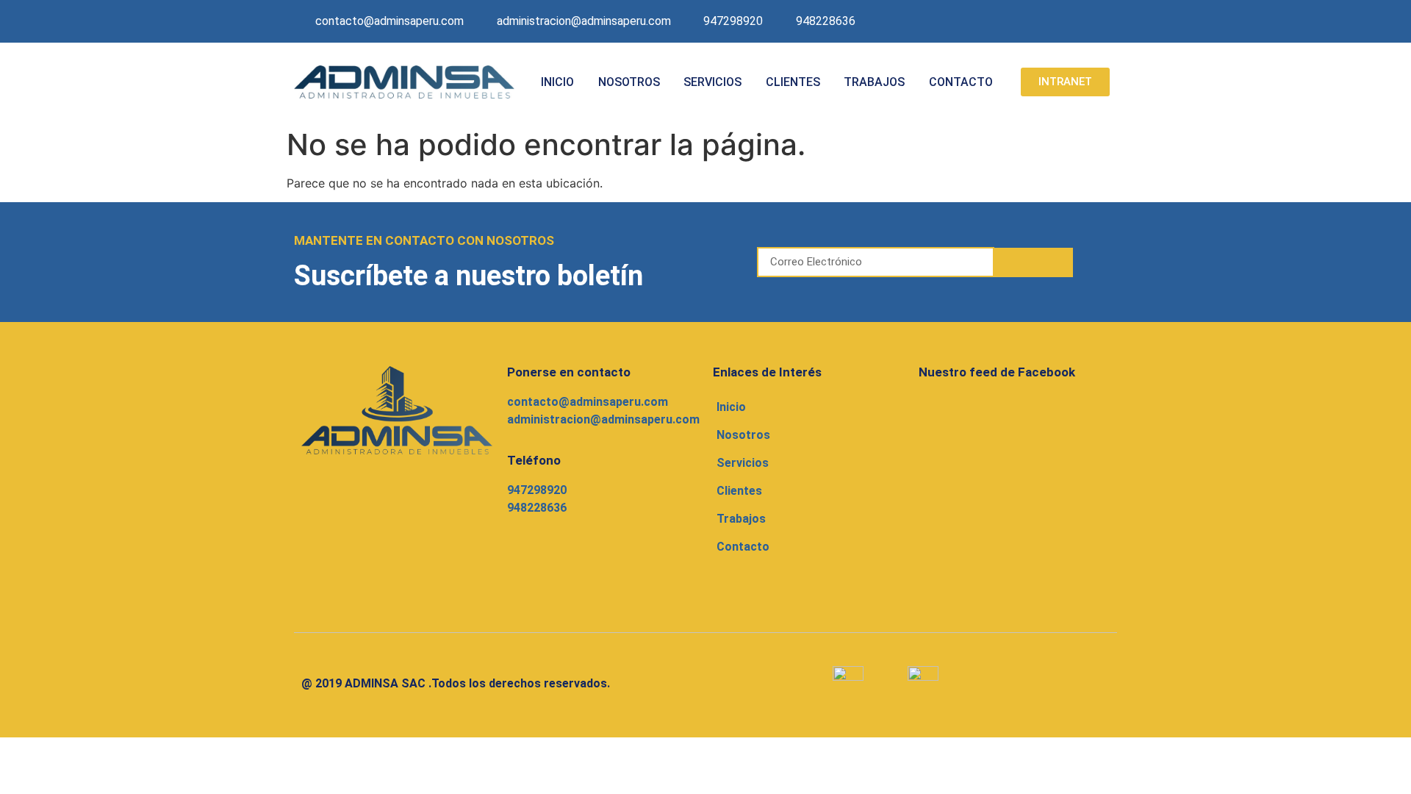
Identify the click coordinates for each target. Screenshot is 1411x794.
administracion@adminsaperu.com (603, 419)
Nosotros (629, 82)
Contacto (961, 82)
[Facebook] (1035, 21)
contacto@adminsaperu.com (587, 402)
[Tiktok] (1099, 21)
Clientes (793, 82)
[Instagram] (1067, 21)
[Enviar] (1034, 262)
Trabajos (874, 82)
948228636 (537, 508)
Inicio (557, 82)
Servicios (712, 82)
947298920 (537, 490)
